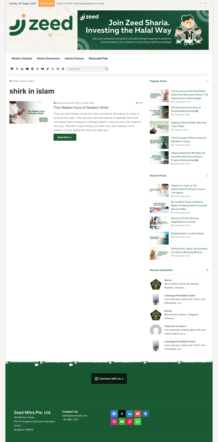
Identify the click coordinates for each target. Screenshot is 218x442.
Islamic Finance (74, 58)
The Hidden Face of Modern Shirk (80, 108)
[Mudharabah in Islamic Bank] (159, 238)
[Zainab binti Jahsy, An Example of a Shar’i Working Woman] (159, 253)
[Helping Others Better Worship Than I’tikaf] (159, 127)
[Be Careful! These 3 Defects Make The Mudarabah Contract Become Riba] (159, 206)
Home (14, 81)
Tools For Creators (175, 326)
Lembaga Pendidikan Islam (180, 295)
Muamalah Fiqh (98, 58)
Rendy (168, 280)
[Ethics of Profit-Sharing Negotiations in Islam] (159, 223)
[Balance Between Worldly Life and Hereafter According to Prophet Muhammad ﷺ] (159, 157)
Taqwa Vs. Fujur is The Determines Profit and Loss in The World (188, 189)
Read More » (65, 137)
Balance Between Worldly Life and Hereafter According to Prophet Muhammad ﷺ (188, 156)
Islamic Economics (48, 58)
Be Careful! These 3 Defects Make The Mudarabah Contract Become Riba (189, 205)
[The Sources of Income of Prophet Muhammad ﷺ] (159, 112)
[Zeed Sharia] (40, 25)
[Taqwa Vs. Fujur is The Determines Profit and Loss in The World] (159, 190)
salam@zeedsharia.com (74, 415)
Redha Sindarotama (65, 103)
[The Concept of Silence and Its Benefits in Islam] (159, 142)
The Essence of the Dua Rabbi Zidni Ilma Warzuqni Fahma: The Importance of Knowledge (189, 95)
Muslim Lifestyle (22, 58)
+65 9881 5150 (70, 419)
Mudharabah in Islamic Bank (71, 4)
